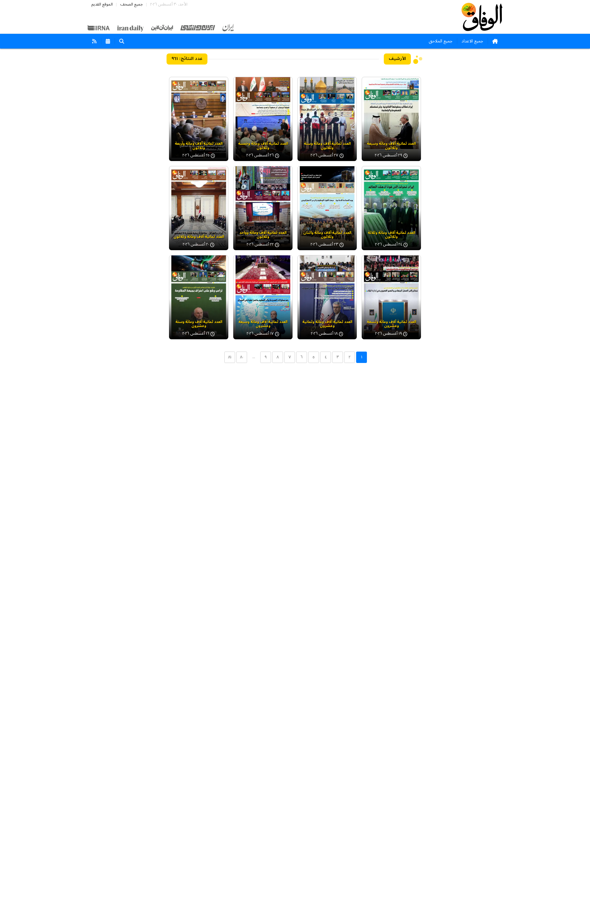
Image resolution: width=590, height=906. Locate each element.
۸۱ (229, 357)
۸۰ (241, 357)
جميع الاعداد (472, 41)
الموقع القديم (102, 4)
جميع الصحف (131, 4)
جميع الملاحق (440, 41)
